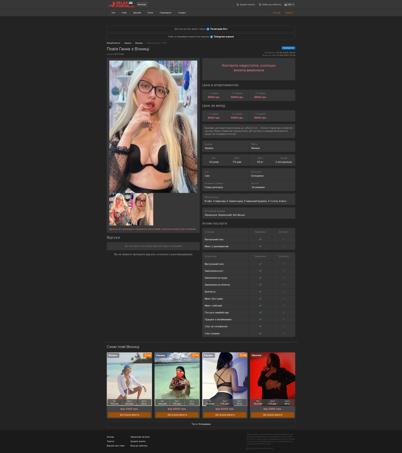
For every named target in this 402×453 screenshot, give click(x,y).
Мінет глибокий (213, 305)
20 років (214, 162)
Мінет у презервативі (216, 246)
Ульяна (160, 355)
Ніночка (256, 355)
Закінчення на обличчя (217, 284)
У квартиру (219, 201)
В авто (282, 201)
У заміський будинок (255, 201)
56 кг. (260, 162)
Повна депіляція (214, 187)
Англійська (239, 215)
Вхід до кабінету (138, 445)
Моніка (113, 355)
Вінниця (142, 4)
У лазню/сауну (235, 201)
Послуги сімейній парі (217, 312)
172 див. (237, 162)
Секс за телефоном (216, 326)
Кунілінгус (210, 291)
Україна (209, 148)
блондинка (204, 424)
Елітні (150, 12)
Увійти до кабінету (271, 4)
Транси (289, 12)
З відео (182, 12)
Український (225, 215)
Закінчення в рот (214, 270)
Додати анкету (247, 4)
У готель (273, 201)
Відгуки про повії (115, 445)
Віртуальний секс (214, 264)
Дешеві (137, 12)
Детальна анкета (129, 414)
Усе (113, 12)
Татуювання (258, 187)
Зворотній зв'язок (140, 437)
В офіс (208, 201)
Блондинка (257, 175)
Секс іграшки (212, 333)
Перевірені (165, 12)
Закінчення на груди (216, 277)
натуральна (284, 162)
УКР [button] (289, 4)
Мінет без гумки (214, 298)
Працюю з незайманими (218, 319)
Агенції (276, 12)
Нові (124, 12)
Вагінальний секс (214, 239)
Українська (211, 215)
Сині (207, 175)
